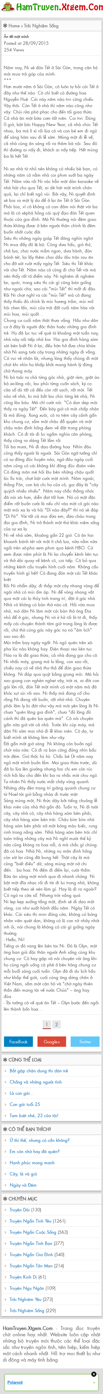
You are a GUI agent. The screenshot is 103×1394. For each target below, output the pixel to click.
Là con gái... (22, 1093)
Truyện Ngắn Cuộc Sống (33, 1232)
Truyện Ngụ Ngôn (27, 1288)
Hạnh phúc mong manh (31, 1162)
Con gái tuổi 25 (25, 1104)
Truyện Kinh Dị (23, 1276)
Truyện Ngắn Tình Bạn (31, 1243)
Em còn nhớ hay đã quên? (34, 1151)
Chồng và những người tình (36, 1081)
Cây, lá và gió (22, 1173)
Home (14, 25)
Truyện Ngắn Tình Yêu (31, 1220)
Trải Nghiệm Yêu (25, 1299)
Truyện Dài (20, 1209)
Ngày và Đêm (22, 1184)
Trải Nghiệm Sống (41, 25)
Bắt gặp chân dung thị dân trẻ (39, 1070)
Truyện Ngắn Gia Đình (31, 1254)
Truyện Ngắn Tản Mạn (31, 1265)
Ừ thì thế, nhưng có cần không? (39, 1140)
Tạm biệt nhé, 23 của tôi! (34, 1115)
